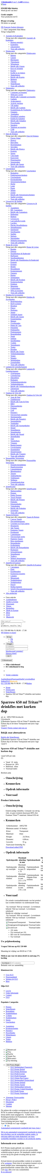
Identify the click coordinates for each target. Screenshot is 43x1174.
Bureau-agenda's (17, 42)
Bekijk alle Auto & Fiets (20, 402)
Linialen (14, 576)
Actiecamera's (16, 101)
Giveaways (15, 219)
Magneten (14, 286)
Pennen (13, 493)
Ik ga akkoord (6, 1172)
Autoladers (15, 114)
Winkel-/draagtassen (18, 558)
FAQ (8, 615)
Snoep (13, 153)
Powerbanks (15, 123)
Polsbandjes (15, 330)
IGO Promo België (13, 1065)
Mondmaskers (16, 471)
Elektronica (10, 88)
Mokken (14, 79)
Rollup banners (16, 587)
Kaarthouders (16, 571)
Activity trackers (17, 103)
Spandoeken (15, 450)
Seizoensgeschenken (18, 182)
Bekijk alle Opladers (18, 121)
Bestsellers (10, 608)
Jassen (13, 312)
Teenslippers (15, 345)
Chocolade (15, 156)
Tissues (13, 474)
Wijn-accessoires (17, 291)
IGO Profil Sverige (18, 1074)
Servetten (14, 147)
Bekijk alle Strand (17, 434)
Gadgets (14, 99)
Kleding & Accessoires (14, 295)
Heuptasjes (15, 526)
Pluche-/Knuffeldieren (19, 225)
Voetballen (15, 423)
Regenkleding (16, 334)
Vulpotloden (15, 506)
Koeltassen (15, 532)
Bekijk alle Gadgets (18, 108)
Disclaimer (10, 1102)
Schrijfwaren (10, 487)
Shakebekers (15, 75)
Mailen (29, 683)
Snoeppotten (15, 162)
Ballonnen (14, 214)
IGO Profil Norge (17, 1091)
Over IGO (9, 975)
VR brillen (15, 106)
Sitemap (9, 1106)
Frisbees (14, 408)
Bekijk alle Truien (17, 352)
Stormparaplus (16, 417)
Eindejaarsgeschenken (19, 175)
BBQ (13, 404)
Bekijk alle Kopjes (17, 77)
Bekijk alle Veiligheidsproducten (23, 386)
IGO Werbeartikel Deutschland (22, 1080)
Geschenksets (16, 177)
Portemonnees (16, 332)
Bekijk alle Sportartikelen (20, 426)
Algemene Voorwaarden (15, 1097)
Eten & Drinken (12, 134)
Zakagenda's (15, 47)
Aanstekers (15, 208)
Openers (14, 273)
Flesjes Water (16, 138)
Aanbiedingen (11, 600)
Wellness (14, 480)
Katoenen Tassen (17, 530)
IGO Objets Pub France (19, 1078)
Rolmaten (14, 380)
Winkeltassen (11, 1035)
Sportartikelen (16, 421)
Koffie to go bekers (18, 73)
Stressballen (15, 238)
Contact (9, 995)
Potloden (14, 502)
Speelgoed (14, 230)
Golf (12, 410)
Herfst (13, 184)
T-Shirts (9, 1016)
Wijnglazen (15, 64)
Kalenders (14, 45)
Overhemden (15, 323)
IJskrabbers (15, 378)
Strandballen (15, 436)
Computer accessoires (19, 92)
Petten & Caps (16, 325)
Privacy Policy (11, 1100)
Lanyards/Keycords (18, 221)
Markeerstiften (16, 491)
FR (12, 639)
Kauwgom (15, 158)
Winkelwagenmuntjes (19, 241)
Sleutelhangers (16, 227)
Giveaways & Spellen (14, 201)
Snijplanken (15, 278)
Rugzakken (10, 1011)
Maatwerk (10, 617)
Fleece (13, 308)
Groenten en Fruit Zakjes (20, 524)
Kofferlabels (15, 545)
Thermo (13, 82)
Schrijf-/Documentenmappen (21, 589)
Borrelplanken (16, 145)
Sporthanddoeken (17, 258)
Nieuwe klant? (11, 653)
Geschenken (10, 169)
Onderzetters (15, 288)
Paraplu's (14, 413)
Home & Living (12, 245)
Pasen (13, 188)
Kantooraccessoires (18, 574)
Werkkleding (15, 360)
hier (6, 1170)
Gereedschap (15, 376)
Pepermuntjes (16, 160)
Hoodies (14, 349)
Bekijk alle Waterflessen (10, 737)
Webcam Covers (17, 95)
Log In (8, 991)
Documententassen (18, 521)
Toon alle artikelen (17, 49)
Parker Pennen (16, 495)
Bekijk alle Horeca (18, 149)
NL (12, 641)
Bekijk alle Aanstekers (19, 212)
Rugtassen (14, 550)
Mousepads (15, 578)
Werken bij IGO (12, 979)
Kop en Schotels (17, 69)
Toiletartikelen (16, 476)
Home (8, 687)
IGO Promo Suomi (18, 1085)
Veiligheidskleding (17, 354)
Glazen (13, 58)
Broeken (14, 306)
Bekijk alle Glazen (17, 66)
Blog (8, 613)
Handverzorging (17, 467)
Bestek (13, 267)
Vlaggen (14, 443)
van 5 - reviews (15, 2)
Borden (13, 249)
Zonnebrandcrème (17, 482)
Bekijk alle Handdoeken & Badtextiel (25, 260)
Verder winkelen (12, 675)
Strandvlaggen (16, 452)
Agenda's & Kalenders (14, 36)
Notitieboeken (16, 582)
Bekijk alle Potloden (18, 508)
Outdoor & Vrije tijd (13, 393)
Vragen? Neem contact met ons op (14, 728)
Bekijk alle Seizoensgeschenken (23, 195)
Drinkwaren (10, 51)
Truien (13, 347)
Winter (13, 190)
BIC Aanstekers (16, 210)
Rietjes (13, 275)
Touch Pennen (16, 497)
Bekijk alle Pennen (18, 500)
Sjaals (13, 336)
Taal (9, 637)
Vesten (13, 356)
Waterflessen (15, 84)
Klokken (14, 284)
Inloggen (10, 644)
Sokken (13, 339)
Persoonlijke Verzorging (15, 458)
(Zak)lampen (15, 373)
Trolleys (14, 556)
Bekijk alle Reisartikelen (20, 548)
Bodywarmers (16, 304)
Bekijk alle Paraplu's (18, 419)
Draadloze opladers (18, 116)
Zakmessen (15, 389)
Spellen (13, 234)
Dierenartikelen (16, 406)
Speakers (14, 125)
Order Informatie (12, 993)
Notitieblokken (16, 580)
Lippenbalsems (16, 469)
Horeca (13, 140)
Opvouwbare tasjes (18, 537)
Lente (13, 186)
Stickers (13, 236)
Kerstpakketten (16, 180)
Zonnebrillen (15, 362)
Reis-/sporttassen (17, 541)
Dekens (13, 251)
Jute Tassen (15, 528)
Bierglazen (15, 60)
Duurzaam (10, 604)
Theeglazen (15, 62)
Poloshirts (14, 328)
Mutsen (13, 321)
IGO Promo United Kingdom (22, 1089)
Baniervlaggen (16, 445)
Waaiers (13, 358)
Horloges (14, 310)
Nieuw (8, 606)
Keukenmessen (16, 271)
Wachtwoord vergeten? (14, 651)
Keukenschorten (17, 282)
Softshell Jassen (16, 315)
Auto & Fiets (15, 397)
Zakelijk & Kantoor (13, 563)
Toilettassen (15, 478)
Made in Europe (12, 610)
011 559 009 (5, 683)
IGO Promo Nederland (19, 1093)
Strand (13, 428)
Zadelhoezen (15, 399)
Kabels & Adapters (18, 119)
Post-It (13, 585)
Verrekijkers (15, 441)
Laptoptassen (15, 534)
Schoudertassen (16, 552)
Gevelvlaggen (16, 447)
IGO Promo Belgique (19, 1072)
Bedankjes (14, 173)
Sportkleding (15, 341)
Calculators (15, 567)
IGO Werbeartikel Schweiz (21, 1087)
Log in (9, 656)
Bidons (13, 55)
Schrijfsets (14, 511)
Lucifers (14, 223)
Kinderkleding (16, 319)
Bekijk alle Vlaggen (18, 454)
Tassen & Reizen (12, 515)
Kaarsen (14, 262)
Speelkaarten (15, 232)
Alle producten (11, 593)
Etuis (12, 569)
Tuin (12, 439)
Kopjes (13, 71)
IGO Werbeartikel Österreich (21, 1067)
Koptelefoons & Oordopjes (21, 110)
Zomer (13, 193)
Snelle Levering (16, 197)
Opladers (14, 112)
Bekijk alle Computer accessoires (23, 97)
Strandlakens (15, 430)
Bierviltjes (14, 143)
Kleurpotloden (16, 504)
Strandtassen (15, 554)
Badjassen (14, 256)
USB (12, 129)
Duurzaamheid (11, 977)
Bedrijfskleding (16, 301)
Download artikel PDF (14, 847)
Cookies (9, 1104)
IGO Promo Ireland (18, 1082)
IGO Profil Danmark (18, 1076)
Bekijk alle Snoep (17, 164)
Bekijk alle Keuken (18, 280)
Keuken (13, 264)
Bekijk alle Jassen (17, 317)
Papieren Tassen (17, 539)
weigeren (8, 1163)
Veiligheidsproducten (18, 382)
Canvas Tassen (16, 519)
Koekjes (14, 151)
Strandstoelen (16, 432)
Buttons (13, 217)
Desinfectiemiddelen (18, 465)
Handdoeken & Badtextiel (20, 254)
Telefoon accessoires (18, 127)
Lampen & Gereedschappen (16, 367)
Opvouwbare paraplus (19, 415)
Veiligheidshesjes (17, 384)
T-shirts (13, 343)
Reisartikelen (15, 543)
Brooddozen (15, 269)
